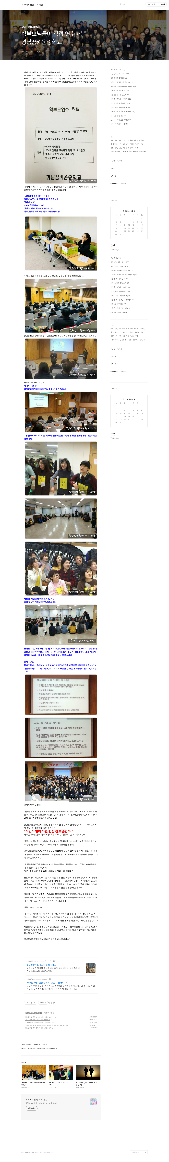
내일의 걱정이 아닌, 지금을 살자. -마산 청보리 (41, 1103)
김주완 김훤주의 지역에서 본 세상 (139, 1115)
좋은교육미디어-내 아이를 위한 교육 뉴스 (139, 1142)
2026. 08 (129, 211)
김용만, (124, 151)
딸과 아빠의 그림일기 (119, 78)
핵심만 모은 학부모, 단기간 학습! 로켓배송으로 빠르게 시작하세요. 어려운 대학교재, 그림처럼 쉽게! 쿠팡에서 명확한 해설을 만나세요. (60, 987)
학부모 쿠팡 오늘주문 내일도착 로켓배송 (46, 982)
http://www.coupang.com (36, 979)
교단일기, (126, 144)
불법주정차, (114, 148)
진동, (120, 148)
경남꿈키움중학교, (132, 151)
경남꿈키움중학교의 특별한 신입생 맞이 (38, 1028)
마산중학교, (114, 144)
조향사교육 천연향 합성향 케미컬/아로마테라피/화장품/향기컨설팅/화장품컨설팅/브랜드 (53, 969)
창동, (116, 140)
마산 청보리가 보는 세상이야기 (122, 112)
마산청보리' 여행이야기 (120, 103)
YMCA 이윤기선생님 (138, 1105)
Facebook (114, 183)
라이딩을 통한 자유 (118, 116)
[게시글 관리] (34, 1002)
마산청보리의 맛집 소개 (119, 95)
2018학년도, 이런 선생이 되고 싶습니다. (38, 1022)
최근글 (112, 161)
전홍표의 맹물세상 (137, 1109)
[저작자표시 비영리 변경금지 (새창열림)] (51, 1003)
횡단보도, (131, 148)
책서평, (137, 144)
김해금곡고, (143, 151)
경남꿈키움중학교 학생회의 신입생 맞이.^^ (39, 1017)
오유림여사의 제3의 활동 (139, 1125)
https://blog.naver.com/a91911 (38, 961)
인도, (142, 144)
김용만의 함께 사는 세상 (32, 5)
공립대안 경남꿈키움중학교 (33, 1013)
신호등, (132, 144)
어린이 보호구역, (115, 151)
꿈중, (112, 140)
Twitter (124, 183)
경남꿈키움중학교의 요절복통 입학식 (37, 1020)
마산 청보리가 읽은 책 (119, 91)
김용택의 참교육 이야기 (139, 1121)
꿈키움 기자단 (136, 1148)
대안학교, (142, 140)
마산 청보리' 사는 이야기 (121, 99)
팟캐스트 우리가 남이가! (120, 124)
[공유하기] (31, 1002)
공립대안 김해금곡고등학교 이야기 (123, 86)
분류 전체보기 (117, 70)
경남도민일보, (123, 140)
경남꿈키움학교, (133, 140)
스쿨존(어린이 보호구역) (120, 120)
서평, (136, 148)
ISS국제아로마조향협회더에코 (41, 964)
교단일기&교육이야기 (119, 74)
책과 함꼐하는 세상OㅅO (139, 1132)
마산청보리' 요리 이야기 (120, 107)
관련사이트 (135, 1152)
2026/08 (129, 399)
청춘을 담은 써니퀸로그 (139, 1136)
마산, (120, 144)
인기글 (119, 161)
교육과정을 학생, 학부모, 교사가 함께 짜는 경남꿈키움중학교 (45, 1025)
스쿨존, (125, 148)
